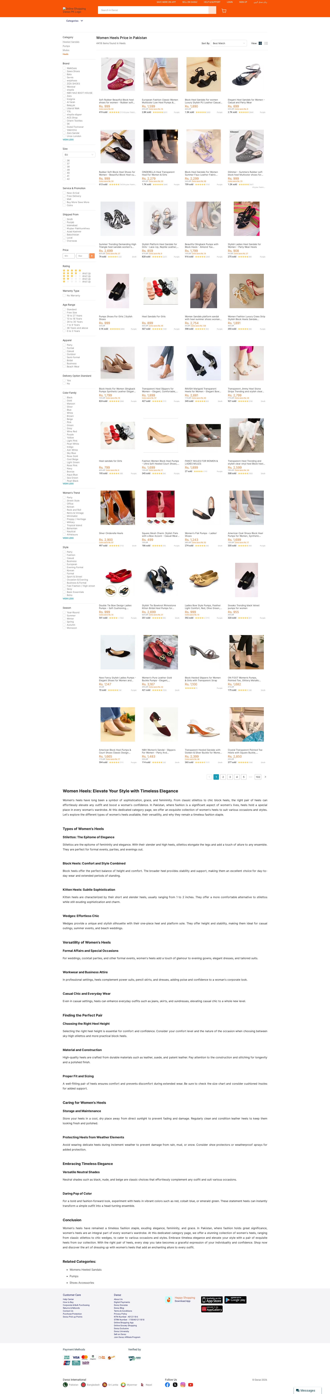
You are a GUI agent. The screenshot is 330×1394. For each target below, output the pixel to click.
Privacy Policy (120, 1314)
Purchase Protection (72, 1314)
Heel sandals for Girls (110, 461)
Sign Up (243, 2)
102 (258, 776)
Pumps (66, 46)
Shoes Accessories (82, 1282)
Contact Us (68, 1311)
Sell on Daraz (120, 1334)
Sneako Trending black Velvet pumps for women (244, 606)
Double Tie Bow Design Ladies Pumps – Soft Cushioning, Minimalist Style (115, 608)
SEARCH (212, 10)
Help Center (68, 1299)
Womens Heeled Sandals (86, 1269)
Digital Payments (122, 1302)
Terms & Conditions (123, 1311)
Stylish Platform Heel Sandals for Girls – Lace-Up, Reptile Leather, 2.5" (159, 247)
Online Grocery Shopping (125, 1325)
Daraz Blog (119, 1308)
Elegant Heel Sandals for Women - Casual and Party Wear (246, 101)
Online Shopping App (124, 1322)
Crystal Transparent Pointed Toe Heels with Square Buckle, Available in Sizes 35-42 (245, 752)
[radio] (64, 270)
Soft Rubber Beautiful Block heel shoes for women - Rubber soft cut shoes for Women (116, 102)
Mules (66, 50)
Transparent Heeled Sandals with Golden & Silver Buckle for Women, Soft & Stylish (203, 752)
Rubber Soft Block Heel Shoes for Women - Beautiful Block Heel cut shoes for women (117, 175)
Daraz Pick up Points (72, 1317)
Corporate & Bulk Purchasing (76, 1305)
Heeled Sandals (71, 41)
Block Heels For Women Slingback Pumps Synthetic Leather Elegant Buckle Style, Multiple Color (117, 391)
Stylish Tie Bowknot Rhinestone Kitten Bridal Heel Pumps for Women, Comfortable (159, 608)
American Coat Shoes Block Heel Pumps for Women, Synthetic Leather (245, 536)
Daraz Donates (121, 1305)
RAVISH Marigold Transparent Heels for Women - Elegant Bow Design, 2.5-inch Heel (202, 391)
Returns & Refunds (71, 1308)
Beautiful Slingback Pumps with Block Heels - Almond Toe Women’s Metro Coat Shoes (201, 247)
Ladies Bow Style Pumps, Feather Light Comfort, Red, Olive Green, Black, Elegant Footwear (203, 608)
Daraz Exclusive (121, 1328)
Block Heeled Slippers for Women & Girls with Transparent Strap (203, 679)
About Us (118, 1299)
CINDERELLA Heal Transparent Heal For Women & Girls (158, 173)
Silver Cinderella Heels (111, 533)
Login (230, 2)
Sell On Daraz (189, 2)
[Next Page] (265, 777)
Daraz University (121, 1331)
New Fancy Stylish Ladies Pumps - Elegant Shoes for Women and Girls (117, 680)
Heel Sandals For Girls (154, 316)
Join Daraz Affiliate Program (127, 1337)
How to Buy (68, 1302)
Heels (65, 54)
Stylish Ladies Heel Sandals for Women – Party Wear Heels (244, 245)
